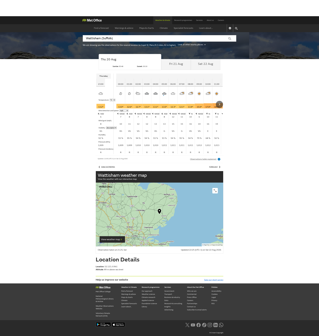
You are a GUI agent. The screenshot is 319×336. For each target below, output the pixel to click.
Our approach (147, 291)
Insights (167, 307)
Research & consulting (173, 303)
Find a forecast (101, 28)
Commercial (192, 294)
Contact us (191, 307)
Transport (168, 294)
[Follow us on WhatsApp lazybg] (221, 324)
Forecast (213, 167)
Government (169, 291)
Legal (213, 297)
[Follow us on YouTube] (193, 324)
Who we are (192, 291)
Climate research (148, 297)
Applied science (148, 300)
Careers (221, 20)
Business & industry (172, 297)
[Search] (229, 38)
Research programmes (183, 20)
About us (210, 20)
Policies (214, 287)
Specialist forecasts (183, 28)
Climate (164, 28)
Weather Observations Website (105, 307)
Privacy (214, 300)
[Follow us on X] (187, 324)
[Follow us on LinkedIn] (215, 324)
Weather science (148, 294)
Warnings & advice (124, 28)
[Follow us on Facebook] (198, 324)
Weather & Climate (129, 287)
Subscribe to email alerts (197, 310)
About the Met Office (195, 287)
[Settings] (230, 28)
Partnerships (192, 303)
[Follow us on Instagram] (210, 324)
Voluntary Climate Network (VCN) (103, 314)
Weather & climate (162, 20)
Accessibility (216, 291)
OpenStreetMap (217, 245)
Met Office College (103, 292)
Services (199, 20)
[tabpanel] (105, 114)
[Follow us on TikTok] (204, 324)
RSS (213, 303)
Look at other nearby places (190, 44)
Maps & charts (146, 28)
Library (144, 307)
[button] (159, 212)
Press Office (192, 297)
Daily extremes (108, 167)
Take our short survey (213, 280)
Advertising (168, 310)
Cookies (214, 294)
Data (166, 300)
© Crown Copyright (216, 333)
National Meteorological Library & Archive (105, 298)
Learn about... (206, 28)
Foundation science (149, 303)
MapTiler (206, 245)
